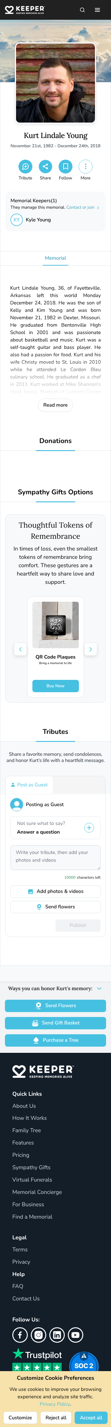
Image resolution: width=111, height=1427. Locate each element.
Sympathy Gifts (31, 1167)
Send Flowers (60, 1005)
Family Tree (26, 1130)
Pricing (20, 1155)
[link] (55, 646)
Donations (55, 441)
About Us (24, 1106)
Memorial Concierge (37, 1192)
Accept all (91, 1417)
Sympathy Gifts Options (55, 492)
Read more (55, 405)
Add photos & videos (60, 891)
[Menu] (97, 9)
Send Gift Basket (61, 1022)
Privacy (21, 1262)
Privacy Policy (55, 1404)
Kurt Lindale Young (55, 135)
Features (23, 1143)
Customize (20, 1417)
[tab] (29, 784)
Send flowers (60, 906)
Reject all (56, 1417)
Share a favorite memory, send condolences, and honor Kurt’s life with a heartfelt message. (55, 757)
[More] (85, 167)
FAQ (17, 1286)
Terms (20, 1249)
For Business (28, 1204)
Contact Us (26, 1299)
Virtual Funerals (32, 1180)
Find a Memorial (32, 1217)
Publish (78, 925)
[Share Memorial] (45, 167)
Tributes (55, 731)
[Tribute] (25, 167)
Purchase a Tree (60, 1040)
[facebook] (20, 1335)
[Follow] (65, 167)
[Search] (82, 9)
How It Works (29, 1118)
